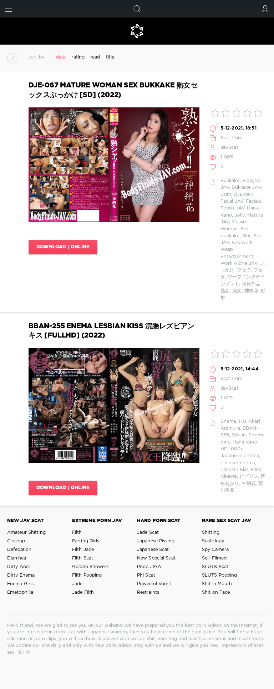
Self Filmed (214, 558)
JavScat (229, 148)
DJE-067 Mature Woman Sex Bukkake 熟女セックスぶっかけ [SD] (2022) (113, 90)
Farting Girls (85, 541)
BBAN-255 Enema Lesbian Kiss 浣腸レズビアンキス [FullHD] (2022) (111, 331)
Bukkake (230, 181)
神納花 (251, 291)
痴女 (237, 291)
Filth (77, 533)
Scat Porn (231, 138)
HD (242, 422)
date (61, 57)
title (110, 57)
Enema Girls (20, 584)
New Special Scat (156, 558)
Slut (246, 236)
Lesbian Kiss (234, 470)
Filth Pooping (87, 575)
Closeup (16, 541)
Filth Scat (82, 558)
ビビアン (248, 476)
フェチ (244, 270)
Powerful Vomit (154, 584)
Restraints (148, 592)
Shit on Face (216, 592)
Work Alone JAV (239, 263)
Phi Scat (146, 575)
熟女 (225, 291)
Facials (253, 201)
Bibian (239, 435)
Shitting (210, 533)
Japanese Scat (153, 550)
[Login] (265, 8)
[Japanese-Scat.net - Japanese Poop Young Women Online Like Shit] (137, 31)
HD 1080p (232, 449)
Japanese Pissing (155, 541)
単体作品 (251, 284)
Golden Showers (90, 567)
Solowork (242, 243)
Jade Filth (83, 592)
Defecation (19, 550)
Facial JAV (231, 201)
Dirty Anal (18, 567)
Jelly (240, 215)
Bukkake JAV (246, 187)
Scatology (213, 541)
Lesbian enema (237, 463)
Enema (228, 422)
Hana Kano (245, 442)
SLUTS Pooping (219, 575)
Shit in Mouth (217, 584)
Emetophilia (20, 592)
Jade (77, 584)
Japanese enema (239, 456)
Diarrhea (16, 558)
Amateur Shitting (26, 533)
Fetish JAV (232, 208)
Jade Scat (148, 533)
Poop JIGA (149, 567)
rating (78, 57)
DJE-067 (243, 195)
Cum (225, 195)
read (95, 57)
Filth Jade (83, 550)
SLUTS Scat (215, 567)
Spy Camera (215, 550)
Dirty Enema (21, 575)
